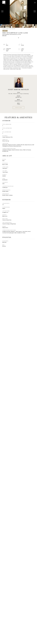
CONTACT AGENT (18, 107)
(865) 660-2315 (18, 97)
